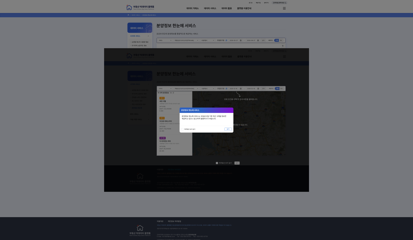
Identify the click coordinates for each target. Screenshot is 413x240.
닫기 (228, 129)
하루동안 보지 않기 (189, 129)
